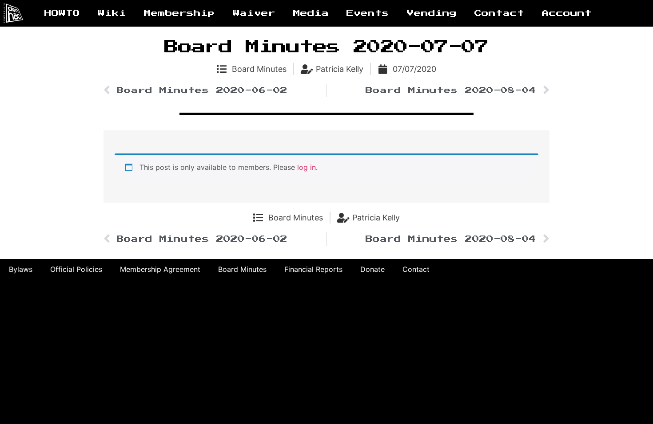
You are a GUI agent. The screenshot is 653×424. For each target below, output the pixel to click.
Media (311, 13)
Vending (432, 13)
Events (367, 13)
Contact (499, 13)
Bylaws (20, 269)
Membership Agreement (160, 269)
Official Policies (76, 269)
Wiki (112, 13)
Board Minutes (259, 69)
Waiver (254, 13)
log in (306, 167)
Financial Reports (313, 269)
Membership (179, 13)
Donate (372, 269)
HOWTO (62, 13)
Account (567, 13)
